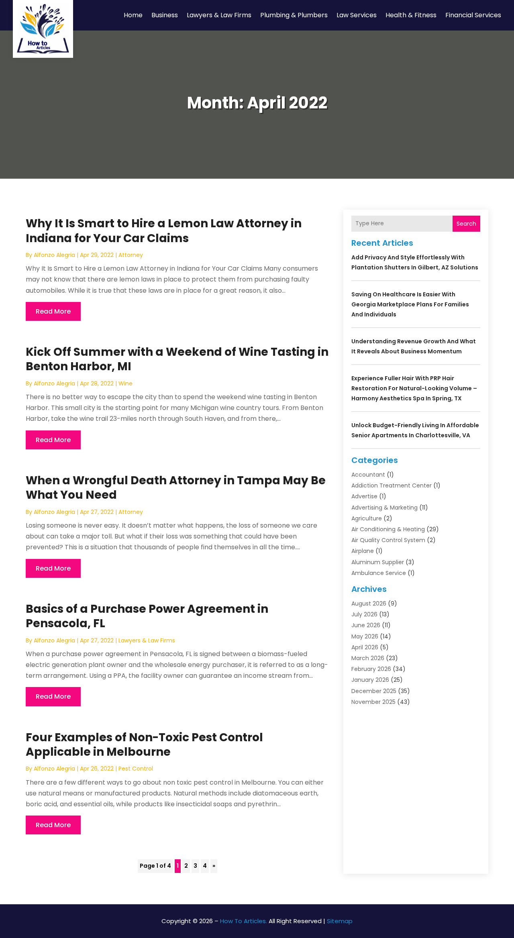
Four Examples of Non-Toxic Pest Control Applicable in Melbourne (144, 745)
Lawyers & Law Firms (219, 15)
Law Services (357, 15)
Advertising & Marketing (384, 508)
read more (53, 311)
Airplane (362, 551)
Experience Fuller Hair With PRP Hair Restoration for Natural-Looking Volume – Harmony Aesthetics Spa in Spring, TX (414, 388)
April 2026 (364, 647)
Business (164, 15)
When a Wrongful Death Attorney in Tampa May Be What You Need (176, 488)
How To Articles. (243, 921)
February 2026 (371, 669)
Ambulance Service (378, 573)
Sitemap (340, 921)
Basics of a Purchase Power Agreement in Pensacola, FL (147, 616)
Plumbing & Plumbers (294, 15)
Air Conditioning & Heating (388, 529)
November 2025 (373, 702)
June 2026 (365, 625)
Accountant (368, 475)
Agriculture (366, 518)
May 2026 (364, 636)
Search (466, 224)
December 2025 (373, 691)
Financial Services (473, 15)
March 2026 (367, 658)
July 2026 (364, 614)
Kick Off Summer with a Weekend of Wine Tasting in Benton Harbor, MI (177, 359)
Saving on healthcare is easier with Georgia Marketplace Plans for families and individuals (410, 304)
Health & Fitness (411, 15)
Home (133, 15)
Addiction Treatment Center (391, 485)
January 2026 (370, 680)
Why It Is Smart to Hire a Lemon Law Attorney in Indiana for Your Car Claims (164, 231)
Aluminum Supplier (377, 562)
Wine (125, 383)
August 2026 (368, 604)
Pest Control (135, 769)
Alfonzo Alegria (54, 255)
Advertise (364, 496)
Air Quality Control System (388, 540)
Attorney (130, 255)
